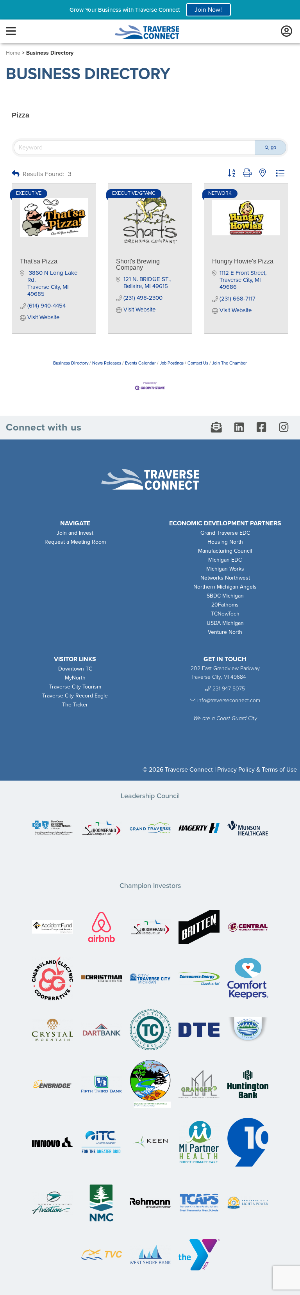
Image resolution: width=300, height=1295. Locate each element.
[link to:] (52, 828)
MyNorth (75, 677)
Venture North (225, 632)
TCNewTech (225, 613)
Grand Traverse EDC (225, 533)
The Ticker (75, 704)
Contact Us (198, 363)
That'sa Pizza (38, 261)
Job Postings (172, 363)
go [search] (273, 147)
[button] (16, 174)
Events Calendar (140, 363)
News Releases (106, 363)
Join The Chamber (229, 363)
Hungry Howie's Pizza (242, 261)
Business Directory (70, 363)
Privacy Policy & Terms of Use (257, 770)
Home (13, 53)
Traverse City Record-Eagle (75, 695)
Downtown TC (75, 668)
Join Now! (208, 10)
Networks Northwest (225, 578)
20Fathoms (225, 604)
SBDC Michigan (225, 595)
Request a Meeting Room (75, 542)
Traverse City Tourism (75, 686)
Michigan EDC (225, 560)
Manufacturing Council (225, 551)
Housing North (225, 542)
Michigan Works (225, 569)
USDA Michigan (225, 623)
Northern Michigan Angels (225, 586)
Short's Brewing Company (138, 264)
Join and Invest (75, 533)
